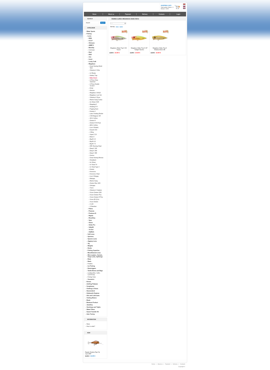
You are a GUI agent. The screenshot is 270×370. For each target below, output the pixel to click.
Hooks (90, 248)
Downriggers (92, 268)
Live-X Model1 (94, 127)
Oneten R (93, 120)
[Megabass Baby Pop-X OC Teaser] (118, 46)
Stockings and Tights (94, 307)
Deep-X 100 (93, 148)
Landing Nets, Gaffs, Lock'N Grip (94, 273)
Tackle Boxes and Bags (95, 270)
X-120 (91, 204)
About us (160, 364)
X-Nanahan (93, 206)
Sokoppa (92, 185)
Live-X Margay (94, 176)
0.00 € (167, 8)
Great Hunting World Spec (96, 67)
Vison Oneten (94, 201)
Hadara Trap (93, 75)
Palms (91, 208)
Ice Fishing (91, 266)
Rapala (91, 215)
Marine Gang (94, 181)
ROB (90, 38)
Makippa (92, 178)
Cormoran (92, 50)
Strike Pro (92, 225)
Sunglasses (90, 286)
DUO (90, 54)
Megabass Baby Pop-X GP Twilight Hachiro (139, 48)
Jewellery (90, 305)
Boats (88, 300)
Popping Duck (94, 109)
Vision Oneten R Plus (96, 197)
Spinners (91, 236)
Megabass (92, 64)
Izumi (90, 59)
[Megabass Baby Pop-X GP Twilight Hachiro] (139, 46)
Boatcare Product (92, 302)
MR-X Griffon (94, 125)
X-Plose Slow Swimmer (94, 81)
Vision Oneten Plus (96, 195)
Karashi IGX (93, 130)
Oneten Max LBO (95, 183)
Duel (90, 52)
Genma (92, 155)
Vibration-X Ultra (95, 70)
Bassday (91, 47)
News (88, 324)
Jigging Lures (92, 241)
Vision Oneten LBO (96, 192)
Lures (89, 36)
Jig (89, 243)
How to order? (91, 326)
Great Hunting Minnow (96, 157)
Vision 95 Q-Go (94, 199)
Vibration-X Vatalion (96, 190)
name (121, 26)
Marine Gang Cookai (96, 99)
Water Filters (91, 309)
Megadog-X (93, 104)
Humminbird (91, 291)
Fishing (89, 33)
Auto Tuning (91, 314)
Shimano (92, 43)
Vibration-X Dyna (95, 97)
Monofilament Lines (94, 253)
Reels (89, 261)
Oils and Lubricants (93, 295)
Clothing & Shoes (92, 288)
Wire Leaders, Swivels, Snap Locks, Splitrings (95, 256)
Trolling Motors (92, 298)
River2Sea (92, 218)
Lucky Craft (92, 61)
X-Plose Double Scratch (94, 85)
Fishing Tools (92, 277)
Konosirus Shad (94, 174)
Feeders (90, 263)
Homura (92, 90)
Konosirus (93, 171)
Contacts (182, 364)
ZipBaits (91, 232)
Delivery (175, 364)
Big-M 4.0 (93, 141)
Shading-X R (93, 106)
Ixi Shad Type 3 (94, 167)
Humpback (93, 160)
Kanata (92, 169)
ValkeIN (91, 227)
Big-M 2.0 (93, 139)
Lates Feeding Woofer (96, 113)
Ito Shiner (93, 162)
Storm (91, 222)
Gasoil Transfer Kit (93, 312)
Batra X (92, 137)
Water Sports (91, 31)
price (117, 26)
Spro (90, 220)
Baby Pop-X (93, 78)
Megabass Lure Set (96, 95)
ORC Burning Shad (95, 146)
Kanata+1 (93, 111)
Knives (89, 281)
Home (94, 14)
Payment (167, 364)
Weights (90, 246)
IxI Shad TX (93, 164)
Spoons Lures (92, 239)
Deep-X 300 (93, 153)
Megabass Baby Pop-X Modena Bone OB (160, 48)
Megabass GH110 (95, 93)
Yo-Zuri (91, 229)
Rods (89, 259)
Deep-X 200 (93, 150)
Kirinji (91, 88)
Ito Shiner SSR (94, 102)
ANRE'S (91, 45)
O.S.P (90, 40)
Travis (92, 188)
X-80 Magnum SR (95, 116)
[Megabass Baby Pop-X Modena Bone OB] (160, 46)
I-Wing (92, 132)
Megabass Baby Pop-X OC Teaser (118, 48)
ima (90, 57)
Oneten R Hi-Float (95, 123)
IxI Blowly (93, 73)
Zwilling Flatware (92, 284)
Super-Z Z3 (93, 134)
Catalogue (91, 28)
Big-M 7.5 (93, 144)
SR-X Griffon (94, 118)
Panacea (91, 211)
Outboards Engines (93, 293)
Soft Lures (91, 234)
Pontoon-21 (92, 213)
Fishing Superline (93, 250)
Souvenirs (91, 279)
